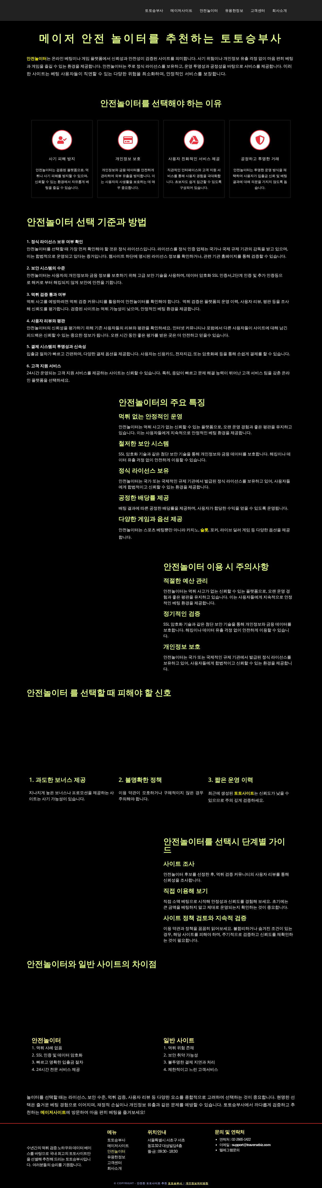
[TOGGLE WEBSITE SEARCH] (301, 10)
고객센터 (114, 1163)
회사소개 (114, 1168)
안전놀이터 (116, 1151)
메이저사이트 (118, 1146)
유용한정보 (116, 1157)
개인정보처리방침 (197, 1183)
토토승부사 (116, 1140)
